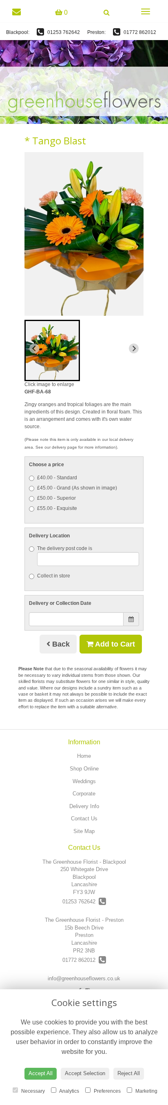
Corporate (84, 794)
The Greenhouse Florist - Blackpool (84, 862)
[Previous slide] (34, 348)
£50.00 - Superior (56, 498)
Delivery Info (84, 806)
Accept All (41, 1073)
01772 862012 (139, 32)
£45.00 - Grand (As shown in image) (77, 488)
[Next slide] (134, 348)
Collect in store (53, 576)
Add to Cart (114, 644)
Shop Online (84, 769)
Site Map (84, 831)
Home (84, 756)
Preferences (107, 1091)
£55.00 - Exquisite (57, 508)
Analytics (68, 1091)
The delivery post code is (64, 548)
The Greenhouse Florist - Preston (84, 920)
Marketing (145, 1091)
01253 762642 (63, 32)
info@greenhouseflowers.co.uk (84, 978)
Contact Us (84, 818)
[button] (52, 350)
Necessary (32, 1091)
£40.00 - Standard (57, 478)
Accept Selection (85, 1073)
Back (60, 644)
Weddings (84, 781)
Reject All (128, 1073)
